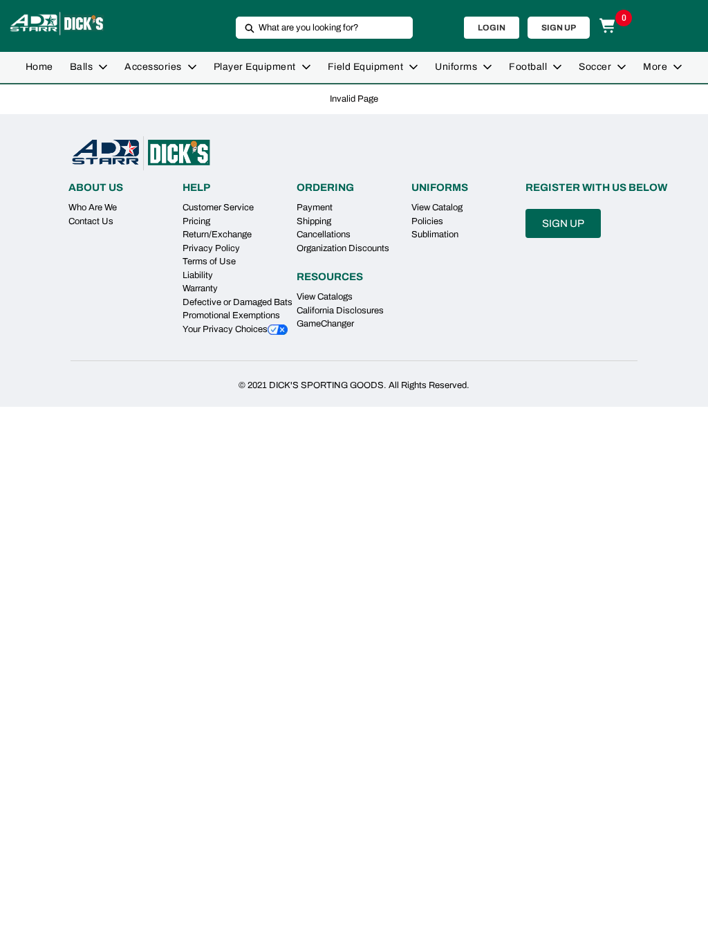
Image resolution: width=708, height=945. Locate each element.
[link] (39, 67)
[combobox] (318, 27)
